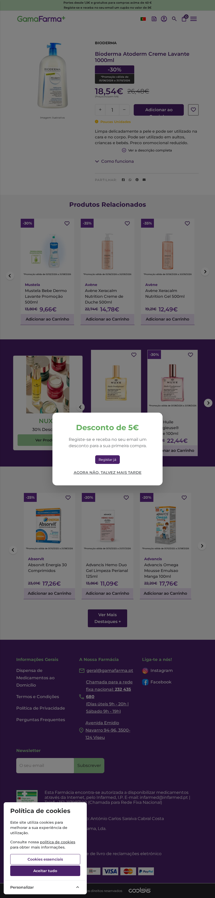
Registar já (107, 460)
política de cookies (57, 842)
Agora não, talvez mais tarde (108, 472)
